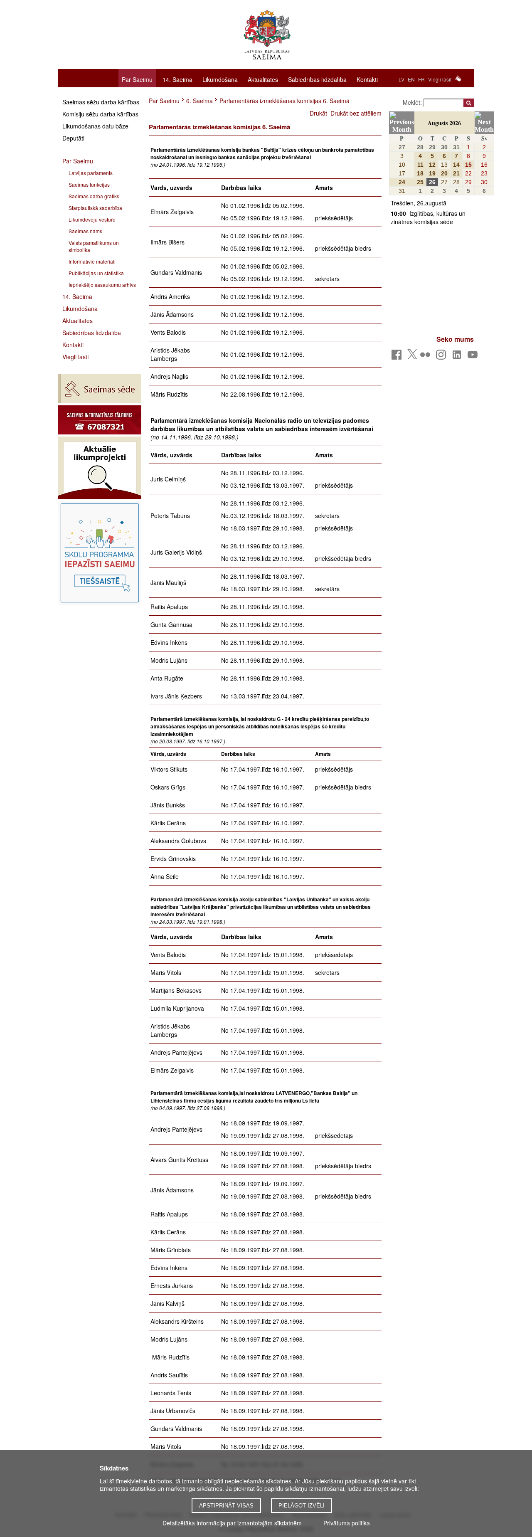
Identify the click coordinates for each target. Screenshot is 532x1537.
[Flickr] (426, 357)
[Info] (99, 419)
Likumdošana (220, 79)
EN (411, 79)
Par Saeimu (137, 79)
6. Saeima (199, 100)
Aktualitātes (263, 79)
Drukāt (318, 113)
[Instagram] (442, 357)
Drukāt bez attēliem (356, 113)
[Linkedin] (458, 357)
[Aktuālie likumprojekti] (99, 468)
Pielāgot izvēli (301, 1505)
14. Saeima (177, 79)
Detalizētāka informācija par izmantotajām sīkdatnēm (232, 1523)
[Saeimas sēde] (99, 388)
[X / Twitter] (412, 356)
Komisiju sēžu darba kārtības (100, 114)
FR (421, 79)
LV (401, 79)
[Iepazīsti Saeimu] (99, 553)
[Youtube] (474, 357)
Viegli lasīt (439, 79)
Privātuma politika (346, 1523)
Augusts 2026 (444, 122)
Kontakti (367, 79)
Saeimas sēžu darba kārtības (100, 102)
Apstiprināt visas (226, 1505)
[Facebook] (398, 357)
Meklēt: (413, 102)
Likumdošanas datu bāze (95, 126)
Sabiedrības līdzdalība (317, 79)
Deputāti (73, 138)
